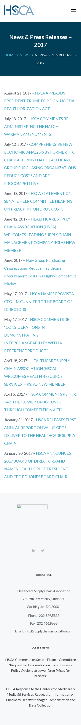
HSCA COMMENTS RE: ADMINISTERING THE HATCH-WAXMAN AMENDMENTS (37, 126)
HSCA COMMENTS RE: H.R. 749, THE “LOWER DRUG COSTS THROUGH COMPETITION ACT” (40, 402)
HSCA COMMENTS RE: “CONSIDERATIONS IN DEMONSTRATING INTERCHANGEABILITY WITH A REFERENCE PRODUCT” (37, 335)
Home (9, 55)
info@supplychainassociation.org (49, 631)
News (25, 55)
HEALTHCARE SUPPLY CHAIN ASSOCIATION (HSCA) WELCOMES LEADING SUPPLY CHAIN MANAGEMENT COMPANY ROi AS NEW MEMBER (39, 235)
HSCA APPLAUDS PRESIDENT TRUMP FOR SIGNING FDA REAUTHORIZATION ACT (39, 101)
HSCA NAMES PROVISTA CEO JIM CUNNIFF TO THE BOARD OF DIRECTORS (39, 301)
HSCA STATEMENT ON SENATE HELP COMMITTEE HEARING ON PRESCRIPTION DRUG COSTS (38, 201)
